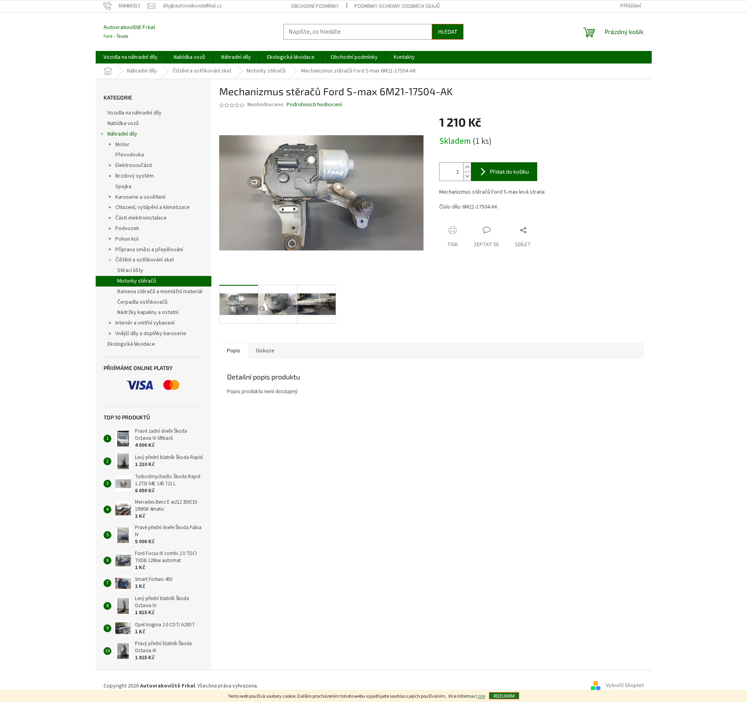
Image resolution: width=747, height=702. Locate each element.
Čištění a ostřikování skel (144, 260)
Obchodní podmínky (315, 6)
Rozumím (504, 695)
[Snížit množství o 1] (467, 176)
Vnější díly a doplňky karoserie (150, 333)
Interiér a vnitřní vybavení (144, 323)
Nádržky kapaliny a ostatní (147, 312)
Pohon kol (126, 239)
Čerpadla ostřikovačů (142, 302)
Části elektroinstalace (141, 218)
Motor (122, 145)
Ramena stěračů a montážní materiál (159, 292)
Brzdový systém (134, 176)
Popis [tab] (233, 351)
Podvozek (127, 228)
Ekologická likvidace (131, 344)
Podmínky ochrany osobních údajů (397, 6)
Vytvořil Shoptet (625, 686)
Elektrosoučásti (133, 165)
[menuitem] (130, 57)
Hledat (447, 31)
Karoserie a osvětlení (140, 197)
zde (481, 696)
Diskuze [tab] (265, 351)
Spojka (123, 186)
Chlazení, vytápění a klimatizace (152, 207)
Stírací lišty (130, 270)
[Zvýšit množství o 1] (467, 167)
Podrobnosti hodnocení (314, 105)
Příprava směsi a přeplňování (149, 250)
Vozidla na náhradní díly (135, 113)
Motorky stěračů (136, 281)
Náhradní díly (122, 134)
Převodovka (129, 155)
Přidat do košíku (509, 171)
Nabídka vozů (123, 123)
